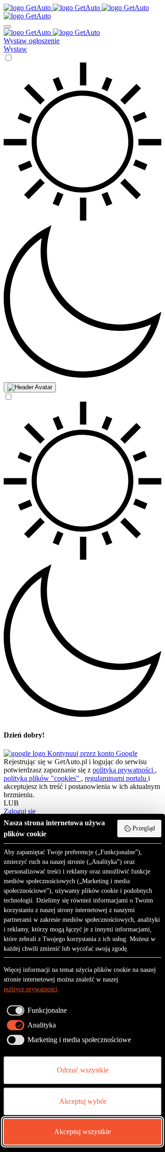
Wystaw (15, 49)
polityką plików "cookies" (42, 778)
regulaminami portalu (116, 778)
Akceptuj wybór (82, 1101)
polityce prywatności (30, 989)
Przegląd (143, 828)
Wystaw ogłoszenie (32, 41)
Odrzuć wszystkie (83, 1070)
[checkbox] (35, 1010)
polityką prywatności (124, 770)
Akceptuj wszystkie (82, 1131)
